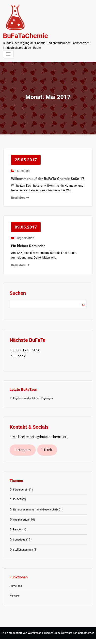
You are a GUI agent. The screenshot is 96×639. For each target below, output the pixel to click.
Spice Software (63, 633)
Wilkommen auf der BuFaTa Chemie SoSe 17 (47, 179)
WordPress (34, 633)
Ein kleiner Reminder (28, 246)
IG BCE (17, 499)
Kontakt (14, 595)
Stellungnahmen (23, 549)
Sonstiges (23, 171)
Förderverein (20, 489)
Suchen (83, 305)
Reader (17, 529)
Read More (18, 197)
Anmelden (16, 586)
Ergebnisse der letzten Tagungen (33, 398)
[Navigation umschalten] (8, 54)
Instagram (23, 450)
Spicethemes (86, 633)
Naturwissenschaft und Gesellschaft (35, 509)
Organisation (25, 238)
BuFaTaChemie (25, 36)
